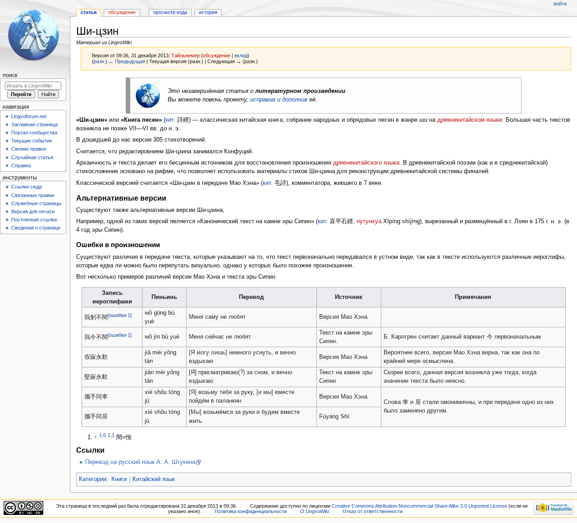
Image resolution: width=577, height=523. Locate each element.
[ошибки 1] (120, 315)
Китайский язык (154, 479)
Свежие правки (28, 148)
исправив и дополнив (278, 99)
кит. (170, 120)
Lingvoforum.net (28, 116)
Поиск (10, 75)
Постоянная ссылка (34, 219)
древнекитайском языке (469, 120)
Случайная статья (32, 157)
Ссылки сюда (26, 186)
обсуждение (216, 55)
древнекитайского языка (366, 163)
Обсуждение (122, 12)
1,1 (111, 435)
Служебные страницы (36, 203)
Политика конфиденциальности (251, 511)
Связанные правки (32, 195)
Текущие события (31, 140)
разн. (99, 61)
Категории (92, 479)
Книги (119, 479)
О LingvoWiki (314, 511)
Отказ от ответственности (373, 511)
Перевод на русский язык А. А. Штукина (140, 462)
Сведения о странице (35, 227)
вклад (240, 55)
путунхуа (369, 221)
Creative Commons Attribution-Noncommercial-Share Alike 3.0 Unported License (419, 506)
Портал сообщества (34, 132)
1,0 (102, 435)
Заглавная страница (34, 124)
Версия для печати (33, 211)
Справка (21, 165)
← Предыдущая (127, 61)
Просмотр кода (170, 12)
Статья (88, 12)
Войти (560, 3)
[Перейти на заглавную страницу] (35, 35)
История (208, 12)
